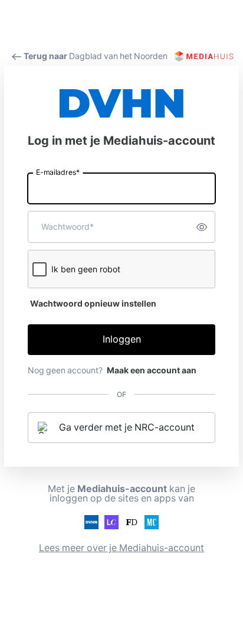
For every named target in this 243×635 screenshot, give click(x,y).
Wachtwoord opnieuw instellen (93, 303)
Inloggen (122, 339)
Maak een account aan (151, 370)
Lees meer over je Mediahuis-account (121, 547)
